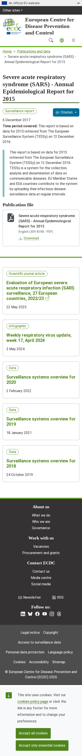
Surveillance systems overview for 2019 (41, 421)
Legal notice (30, 632)
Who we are (41, 522)
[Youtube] (44, 614)
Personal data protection (25, 652)
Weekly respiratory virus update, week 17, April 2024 (39, 337)
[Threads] (59, 614)
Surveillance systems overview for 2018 (41, 463)
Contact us (41, 571)
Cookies (19, 662)
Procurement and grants (41, 553)
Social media (41, 584)
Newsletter (32, 597)
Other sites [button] (11, 10)
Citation (67, 112)
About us (41, 506)
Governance (41, 528)
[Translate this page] (62, 40)
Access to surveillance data (39, 642)
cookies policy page (32, 701)
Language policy (60, 652)
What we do (41, 515)
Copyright (50, 632)
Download (31, 238)
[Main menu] (73, 40)
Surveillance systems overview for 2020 (41, 379)
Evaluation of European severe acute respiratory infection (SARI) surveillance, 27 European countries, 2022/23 (40, 290)
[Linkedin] (23, 614)
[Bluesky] (30, 614)
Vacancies (41, 546)
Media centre (41, 578)
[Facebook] (37, 614)
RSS (60, 597)
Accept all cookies (33, 733)
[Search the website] (51, 40)
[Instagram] (52, 614)
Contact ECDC (41, 562)
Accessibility (39, 662)
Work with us (41, 538)
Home (7, 51)
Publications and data (33, 51)
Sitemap (58, 662)
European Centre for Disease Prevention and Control (49, 26)
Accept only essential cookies (42, 745)
